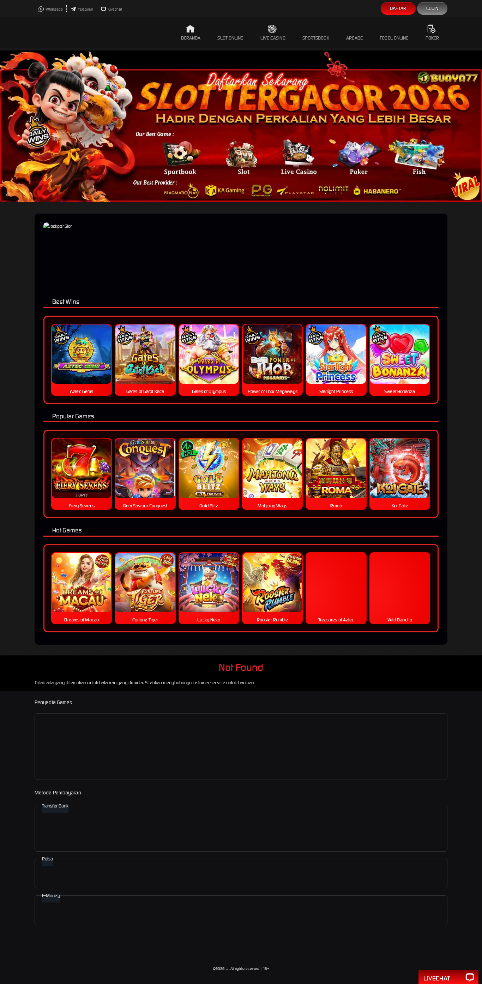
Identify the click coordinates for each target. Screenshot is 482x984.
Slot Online (230, 38)
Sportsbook (315, 38)
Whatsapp (54, 9)
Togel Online (394, 38)
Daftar (398, 8)
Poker (432, 38)
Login (432, 8)
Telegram (85, 9)
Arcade (354, 38)
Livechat (115, 9)
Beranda (191, 38)
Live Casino (272, 38)
